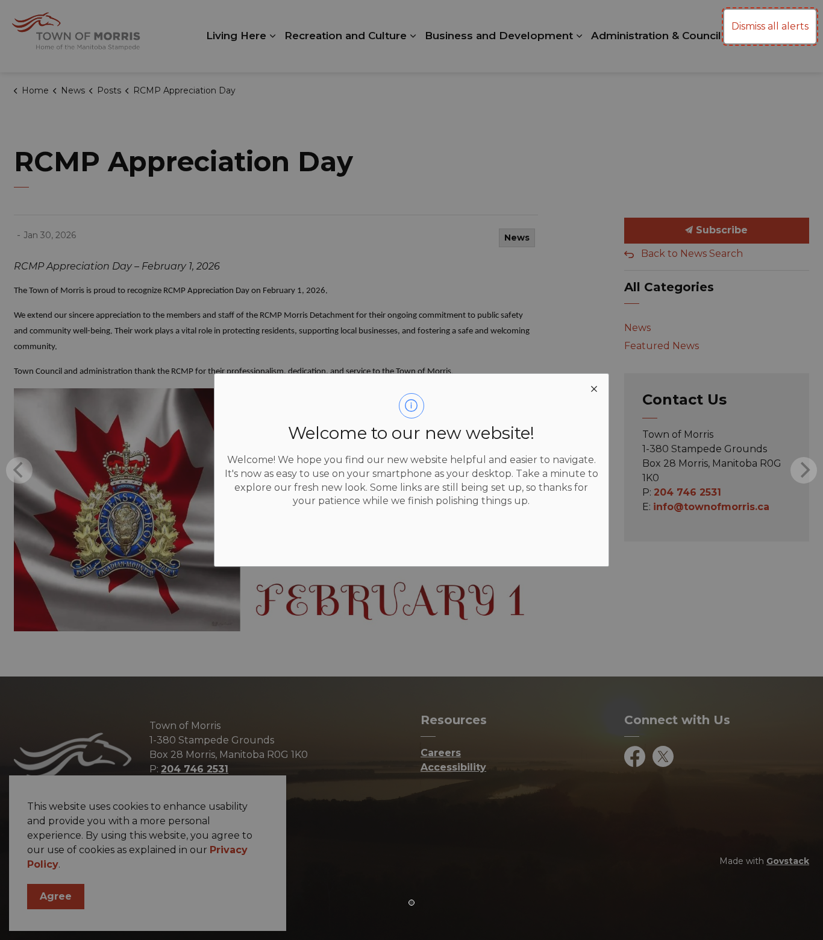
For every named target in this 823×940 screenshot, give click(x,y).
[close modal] (594, 388)
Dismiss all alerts (770, 26)
